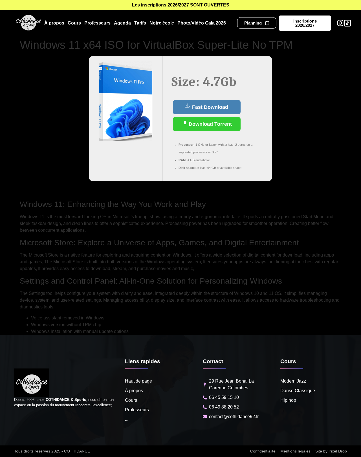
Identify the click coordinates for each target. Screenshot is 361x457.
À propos (54, 23)
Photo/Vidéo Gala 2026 (201, 23)
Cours (74, 23)
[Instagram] (340, 23)
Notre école (161, 23)
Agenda (122, 23)
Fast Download (209, 107)
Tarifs (140, 23)
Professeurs (97, 23)
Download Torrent (209, 124)
